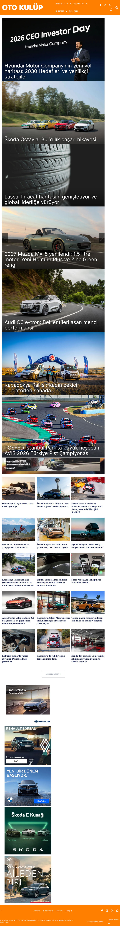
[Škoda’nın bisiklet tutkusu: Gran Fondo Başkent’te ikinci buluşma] (53, 488)
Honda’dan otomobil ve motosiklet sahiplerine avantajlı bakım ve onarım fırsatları (87, 659)
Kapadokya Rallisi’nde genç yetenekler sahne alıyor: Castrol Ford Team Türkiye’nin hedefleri (18, 583)
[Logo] (2, 910)
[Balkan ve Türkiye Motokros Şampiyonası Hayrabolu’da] (18, 529)
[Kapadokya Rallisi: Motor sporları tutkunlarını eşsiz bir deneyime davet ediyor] (53, 602)
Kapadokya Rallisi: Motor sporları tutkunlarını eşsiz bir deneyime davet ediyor (53, 621)
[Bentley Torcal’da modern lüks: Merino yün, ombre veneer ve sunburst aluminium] (53, 564)
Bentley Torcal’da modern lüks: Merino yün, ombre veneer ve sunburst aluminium (52, 583)
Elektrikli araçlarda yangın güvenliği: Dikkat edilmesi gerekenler (15, 659)
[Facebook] (100, 5)
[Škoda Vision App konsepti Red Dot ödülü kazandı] (88, 564)
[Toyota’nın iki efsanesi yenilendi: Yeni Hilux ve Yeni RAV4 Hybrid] (88, 602)
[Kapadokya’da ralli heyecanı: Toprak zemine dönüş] (53, 640)
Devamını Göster (52, 674)
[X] (109, 5)
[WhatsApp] (111, 9)
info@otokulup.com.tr (95, 921)
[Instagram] (105, 5)
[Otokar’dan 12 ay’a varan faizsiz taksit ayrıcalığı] (18, 488)
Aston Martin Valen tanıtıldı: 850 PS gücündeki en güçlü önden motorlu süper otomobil (18, 621)
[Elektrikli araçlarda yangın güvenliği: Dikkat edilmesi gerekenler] (18, 640)
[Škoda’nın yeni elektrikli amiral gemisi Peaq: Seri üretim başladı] (53, 529)
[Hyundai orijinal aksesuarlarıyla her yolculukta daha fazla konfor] (88, 529)
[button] (116, 7)
